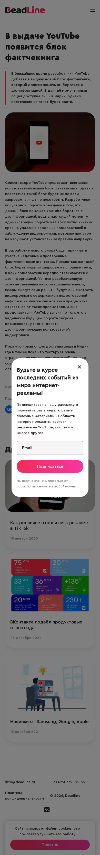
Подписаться (50, 466)
